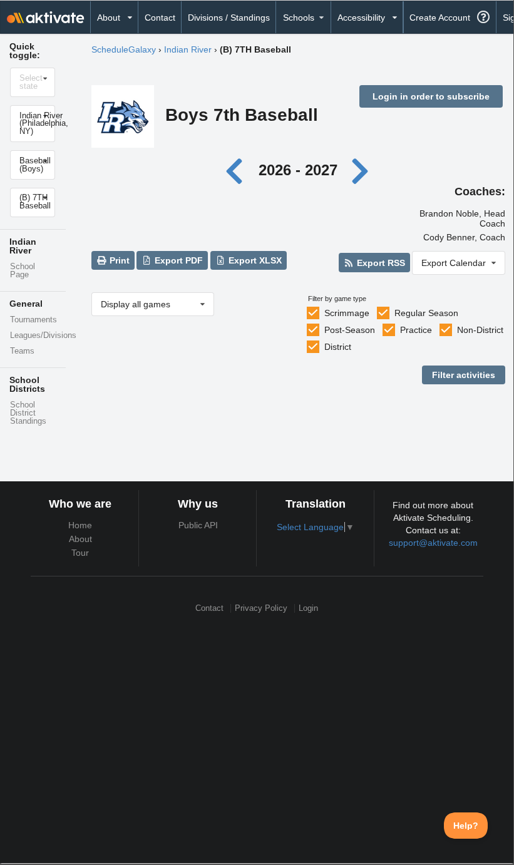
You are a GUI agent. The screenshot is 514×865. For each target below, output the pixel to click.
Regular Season (426, 313)
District (337, 347)
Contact (160, 18)
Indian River (188, 49)
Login (308, 608)
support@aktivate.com (433, 543)
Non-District (480, 330)
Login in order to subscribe (431, 96)
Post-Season (349, 330)
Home (80, 525)
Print (118, 260)
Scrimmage (346, 313)
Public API (198, 525)
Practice (416, 330)
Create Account (439, 18)
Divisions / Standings (229, 18)
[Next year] (360, 169)
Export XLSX (254, 260)
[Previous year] (238, 169)
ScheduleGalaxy (123, 49)
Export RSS (379, 263)
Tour (80, 553)
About (80, 539)
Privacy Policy (261, 608)
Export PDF (177, 260)
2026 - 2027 (298, 169)
